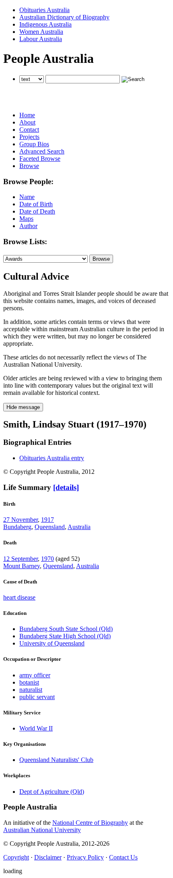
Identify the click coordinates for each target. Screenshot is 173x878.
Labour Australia (40, 38)
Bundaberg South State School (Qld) (66, 628)
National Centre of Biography (90, 822)
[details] (66, 487)
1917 (47, 519)
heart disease (19, 597)
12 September (20, 558)
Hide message (23, 407)
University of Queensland (51, 643)
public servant (37, 696)
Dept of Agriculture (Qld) (51, 791)
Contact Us (123, 857)
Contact (29, 129)
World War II (36, 728)
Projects (29, 136)
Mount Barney (21, 566)
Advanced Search (41, 151)
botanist (29, 682)
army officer (34, 675)
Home (27, 115)
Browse (29, 165)
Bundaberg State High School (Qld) (65, 636)
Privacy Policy (85, 857)
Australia (79, 526)
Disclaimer (48, 857)
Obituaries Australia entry (51, 458)
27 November (20, 519)
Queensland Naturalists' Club (56, 759)
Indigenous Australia (45, 24)
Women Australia (41, 31)
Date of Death (37, 211)
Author (28, 225)
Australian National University (42, 829)
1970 (47, 558)
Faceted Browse (39, 158)
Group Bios (34, 144)
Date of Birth (36, 204)
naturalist (30, 689)
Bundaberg (17, 526)
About (27, 122)
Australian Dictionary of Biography (64, 17)
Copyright (16, 857)
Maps (26, 218)
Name (27, 196)
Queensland (50, 526)
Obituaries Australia (44, 9)
